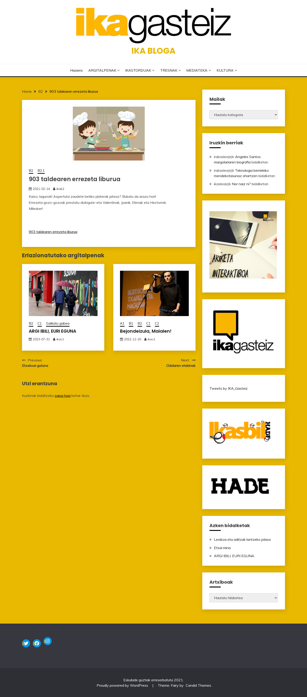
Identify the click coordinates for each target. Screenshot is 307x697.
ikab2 (60, 189)
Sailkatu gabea (57, 323)
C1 (40, 323)
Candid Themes (198, 685)
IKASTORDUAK (138, 70)
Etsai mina (222, 547)
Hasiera (76, 70)
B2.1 (41, 170)
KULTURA (225, 70)
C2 (157, 323)
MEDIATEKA (196, 70)
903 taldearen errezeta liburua (53, 231)
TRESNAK (168, 70)
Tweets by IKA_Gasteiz (228, 388)
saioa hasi (63, 395)
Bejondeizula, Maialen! (145, 331)
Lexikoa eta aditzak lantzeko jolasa (242, 539)
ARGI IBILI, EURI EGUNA (52, 331)
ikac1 (60, 339)
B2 (31, 170)
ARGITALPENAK (102, 70)
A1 (122, 323)
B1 (131, 323)
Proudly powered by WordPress (123, 685)
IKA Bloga (153, 51)
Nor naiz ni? (241, 184)
